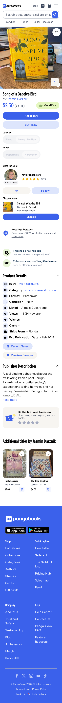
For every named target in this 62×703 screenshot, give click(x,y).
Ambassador (13, 644)
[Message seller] (17, 190)
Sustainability (14, 630)
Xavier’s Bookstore (31, 174)
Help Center (43, 612)
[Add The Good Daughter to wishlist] (48, 453)
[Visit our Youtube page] (38, 676)
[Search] (55, 14)
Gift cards (11, 590)
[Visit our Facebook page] (17, 676)
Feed (38, 587)
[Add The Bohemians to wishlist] (21, 453)
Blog (8, 637)
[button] (31, 276)
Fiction (28, 290)
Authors (10, 569)
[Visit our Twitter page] (24, 676)
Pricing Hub (43, 573)
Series (9, 583)
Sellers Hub (42, 555)
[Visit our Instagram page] (31, 676)
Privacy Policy (39, 689)
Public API (12, 658)
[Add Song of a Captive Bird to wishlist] (56, 32)
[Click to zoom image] (31, 58)
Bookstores (12, 548)
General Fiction (45, 290)
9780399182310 (28, 284)
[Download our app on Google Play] (38, 530)
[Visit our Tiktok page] (45, 676)
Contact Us (42, 619)
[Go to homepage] (12, 6)
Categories (12, 562)
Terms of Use (23, 689)
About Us (11, 612)
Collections (12, 555)
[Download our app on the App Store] (15, 530)
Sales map (42, 580)
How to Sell (42, 548)
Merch (9, 651)
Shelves (10, 576)
